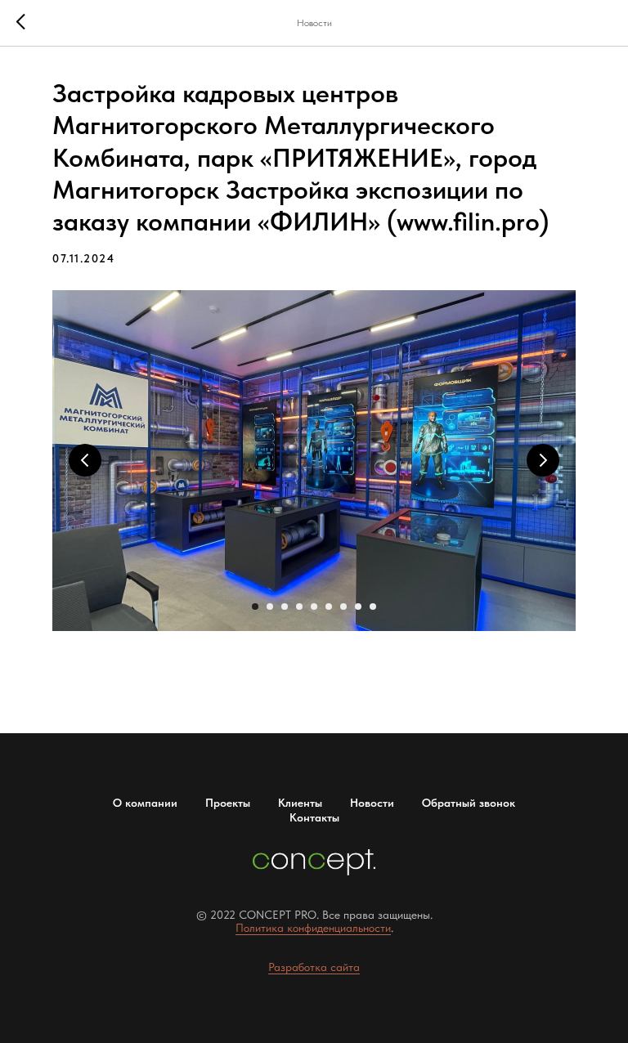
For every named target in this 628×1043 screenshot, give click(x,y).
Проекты (227, 802)
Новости (372, 802)
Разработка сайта (314, 967)
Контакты (314, 817)
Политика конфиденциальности (313, 927)
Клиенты (300, 802)
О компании (145, 802)
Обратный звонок (468, 802)
